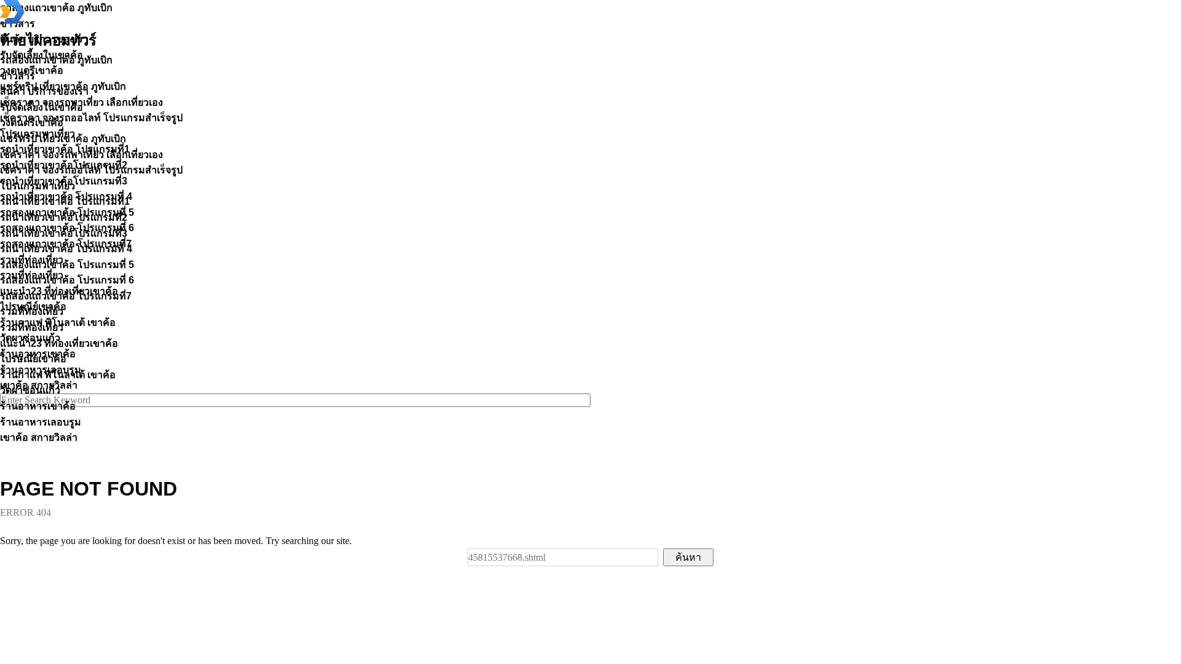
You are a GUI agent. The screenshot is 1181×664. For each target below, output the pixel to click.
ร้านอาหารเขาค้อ (38, 406)
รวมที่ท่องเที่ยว (31, 311)
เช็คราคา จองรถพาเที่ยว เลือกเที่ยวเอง (81, 154)
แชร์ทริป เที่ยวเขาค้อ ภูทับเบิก (63, 138)
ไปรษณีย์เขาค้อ (33, 359)
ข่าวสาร (17, 76)
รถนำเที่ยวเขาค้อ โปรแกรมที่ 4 (66, 248)
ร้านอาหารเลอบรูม (40, 422)
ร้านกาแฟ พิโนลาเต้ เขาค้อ (58, 375)
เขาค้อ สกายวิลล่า (39, 437)
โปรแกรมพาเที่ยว (37, 186)
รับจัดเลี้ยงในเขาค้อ (41, 107)
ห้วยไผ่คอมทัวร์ (48, 41)
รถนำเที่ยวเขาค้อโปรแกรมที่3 (63, 233)
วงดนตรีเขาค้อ (31, 122)
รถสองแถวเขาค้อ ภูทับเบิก (56, 60)
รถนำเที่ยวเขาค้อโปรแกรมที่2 (63, 217)
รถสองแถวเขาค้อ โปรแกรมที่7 (66, 296)
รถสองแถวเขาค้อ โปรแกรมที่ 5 (67, 264)
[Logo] (12, 20)
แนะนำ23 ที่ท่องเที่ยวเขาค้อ (59, 343)
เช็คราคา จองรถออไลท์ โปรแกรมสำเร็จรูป (91, 170)
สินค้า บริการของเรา (44, 91)
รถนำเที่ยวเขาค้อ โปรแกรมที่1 (65, 201)
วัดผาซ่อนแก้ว (30, 390)
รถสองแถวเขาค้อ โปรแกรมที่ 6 (67, 280)
